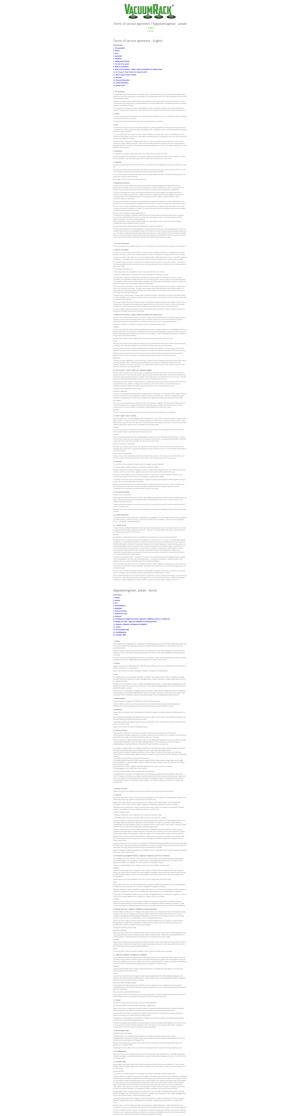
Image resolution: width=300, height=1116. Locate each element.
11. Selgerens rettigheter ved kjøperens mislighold (130, 624)
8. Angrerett (117, 616)
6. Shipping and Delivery (121, 61)
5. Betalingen (117, 608)
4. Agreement (117, 56)
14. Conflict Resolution (121, 83)
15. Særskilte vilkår (119, 635)
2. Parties (116, 50)
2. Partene (116, 600)
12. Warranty (117, 77)
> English (150, 28)
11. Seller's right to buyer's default (124, 75)
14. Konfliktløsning (119, 632)
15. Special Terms (119, 85)
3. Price (115, 53)
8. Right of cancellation (121, 66)
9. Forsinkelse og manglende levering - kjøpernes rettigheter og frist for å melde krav (141, 619)
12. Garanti (117, 627)
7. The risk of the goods (121, 64)
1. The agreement (119, 48)
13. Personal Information (121, 80)
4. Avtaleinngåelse (119, 605)
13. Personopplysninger (121, 629)
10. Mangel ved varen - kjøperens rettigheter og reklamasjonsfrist (135, 621)
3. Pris (115, 603)
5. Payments (117, 58)
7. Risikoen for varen (120, 613)
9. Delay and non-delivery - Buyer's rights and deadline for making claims (137, 69)
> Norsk (150, 31)
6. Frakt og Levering (120, 611)
